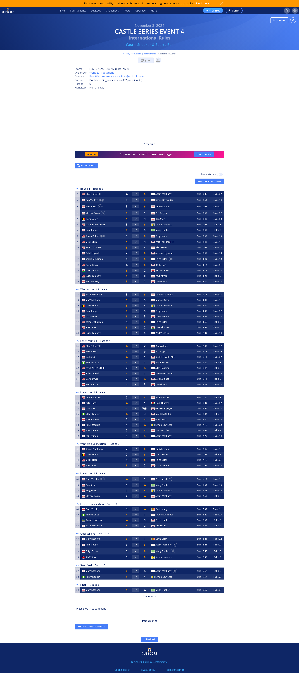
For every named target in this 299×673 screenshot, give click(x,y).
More (154, 10)
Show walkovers (208, 174)
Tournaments (78, 10)
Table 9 (217, 229)
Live (62, 10)
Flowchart (88, 165)
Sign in (236, 10)
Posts (127, 10)
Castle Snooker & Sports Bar (149, 44)
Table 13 (217, 253)
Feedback (150, 639)
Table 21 (217, 206)
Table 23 (217, 218)
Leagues (96, 10)
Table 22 (217, 193)
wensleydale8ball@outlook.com (124, 76)
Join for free (213, 10)
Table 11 (217, 241)
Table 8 (217, 224)
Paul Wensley (97, 76)
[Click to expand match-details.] (135, 194)
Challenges (112, 10)
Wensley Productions (132, 53)
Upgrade (140, 10)
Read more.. (203, 3)
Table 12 (217, 247)
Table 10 (217, 199)
